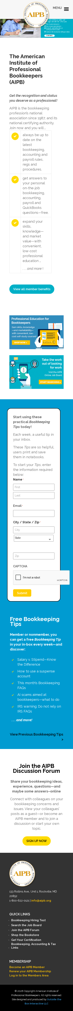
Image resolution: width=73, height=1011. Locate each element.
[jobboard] (36, 372)
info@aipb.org (41, 900)
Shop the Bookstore (25, 935)
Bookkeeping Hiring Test (28, 920)
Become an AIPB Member (27, 967)
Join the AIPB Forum (25, 930)
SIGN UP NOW (36, 841)
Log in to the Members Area (28, 975)
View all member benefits (31, 289)
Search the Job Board (26, 925)
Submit (22, 593)
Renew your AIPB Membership (30, 971)
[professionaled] (36, 332)
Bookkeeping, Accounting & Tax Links (33, 945)
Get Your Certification (26, 940)
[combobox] (34, 538)
